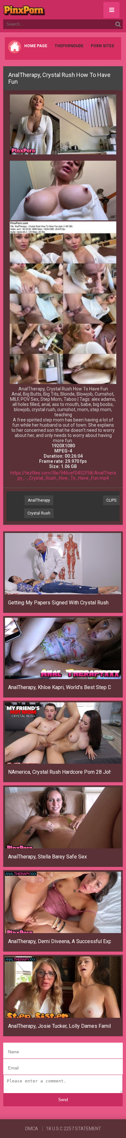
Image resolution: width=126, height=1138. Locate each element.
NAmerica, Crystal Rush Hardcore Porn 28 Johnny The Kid (59, 772)
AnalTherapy (39, 500)
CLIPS (111, 500)
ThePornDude (69, 46)
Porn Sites (102, 46)
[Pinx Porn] (42, 9)
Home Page (35, 46)
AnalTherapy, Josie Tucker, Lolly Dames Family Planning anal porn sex (59, 1026)
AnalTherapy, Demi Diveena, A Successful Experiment (59, 941)
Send (63, 1099)
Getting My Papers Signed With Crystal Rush (58, 603)
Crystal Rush (38, 513)
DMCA (31, 1128)
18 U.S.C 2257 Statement (73, 1128)
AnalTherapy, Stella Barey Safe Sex (47, 857)
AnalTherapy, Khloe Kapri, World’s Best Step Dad (59, 687)
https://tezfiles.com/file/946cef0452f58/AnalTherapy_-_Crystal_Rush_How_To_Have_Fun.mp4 (63, 475)
